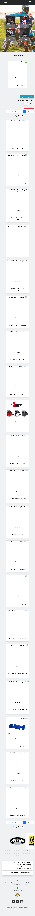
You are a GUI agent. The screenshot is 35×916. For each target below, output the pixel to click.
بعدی (11, 112)
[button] (25, 90)
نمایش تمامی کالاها (29, 107)
